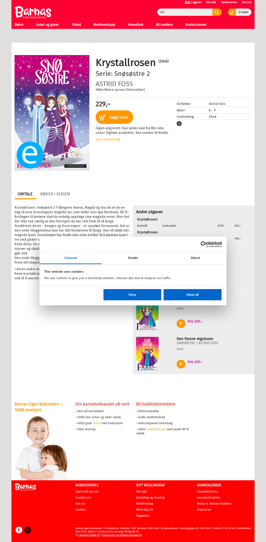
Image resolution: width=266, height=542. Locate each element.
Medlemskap (144, 503)
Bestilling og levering (150, 497)
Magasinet (142, 515)
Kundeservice (229, 2)
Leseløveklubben (208, 497)
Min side (211, 2)
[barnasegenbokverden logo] (25, 487)
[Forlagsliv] (27, 532)
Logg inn (196, 2)
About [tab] (195, 258)
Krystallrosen (147, 219)
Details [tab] (133, 258)
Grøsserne (204, 509)
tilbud (97, 423)
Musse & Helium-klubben (214, 503)
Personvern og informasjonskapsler (122, 535)
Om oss (246, 2)
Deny (132, 294)
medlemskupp (156, 429)
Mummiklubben (207, 491)
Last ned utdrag (108, 139)
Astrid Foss (114, 84)
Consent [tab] (70, 258)
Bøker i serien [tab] (55, 193)
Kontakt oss (83, 497)
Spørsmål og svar (87, 491)
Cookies (80, 509)
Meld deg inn (144, 509)
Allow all (192, 294)
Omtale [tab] (25, 193)
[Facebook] (19, 532)
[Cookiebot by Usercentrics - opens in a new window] (204, 244)
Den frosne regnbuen (195, 338)
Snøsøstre (129, 74)
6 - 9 (212, 110)
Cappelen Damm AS (89, 535)
